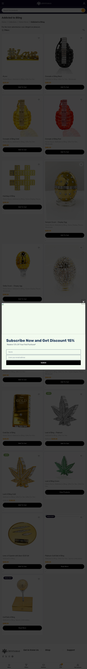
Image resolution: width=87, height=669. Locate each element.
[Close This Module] (83, 301)
